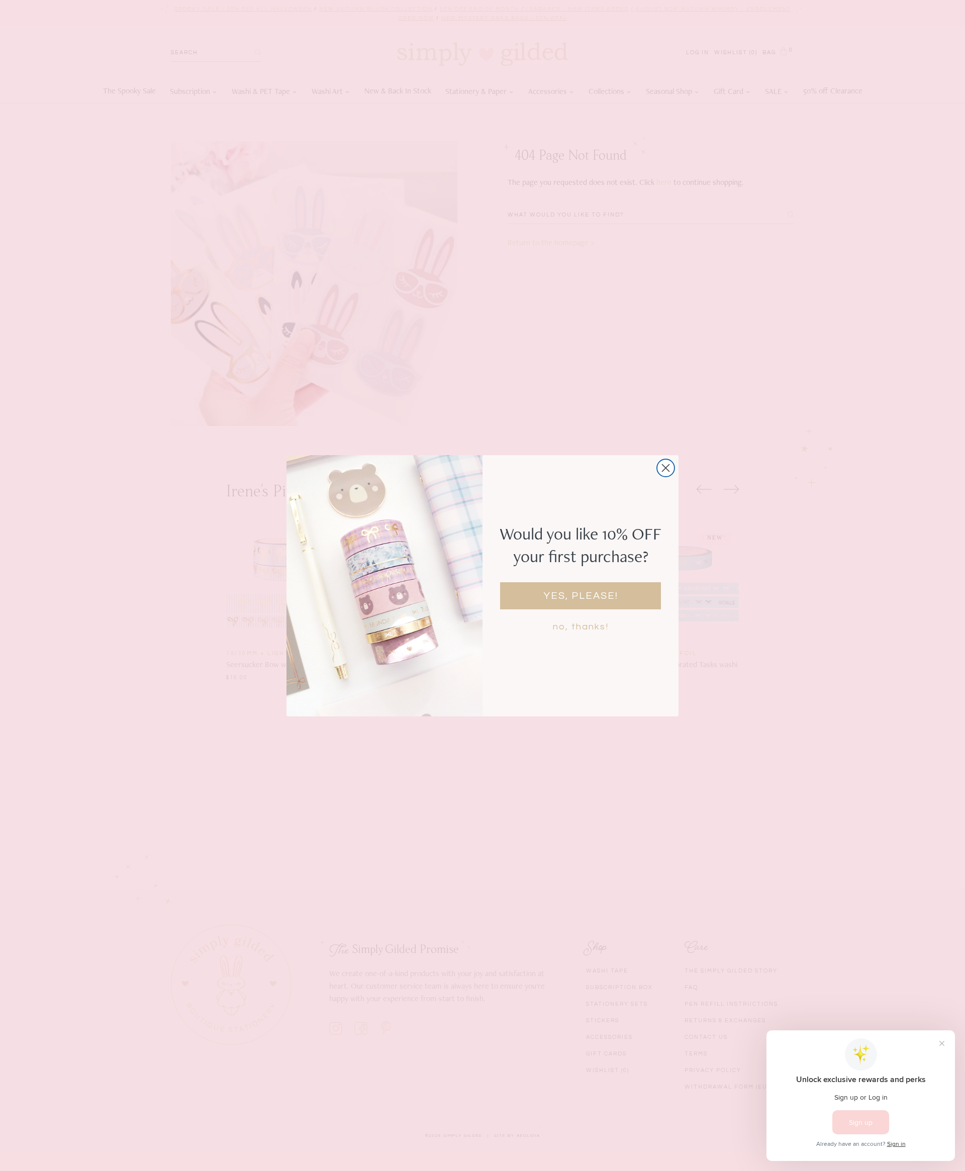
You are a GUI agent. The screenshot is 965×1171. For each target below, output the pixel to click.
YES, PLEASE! (580, 596)
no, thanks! (581, 626)
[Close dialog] (665, 468)
